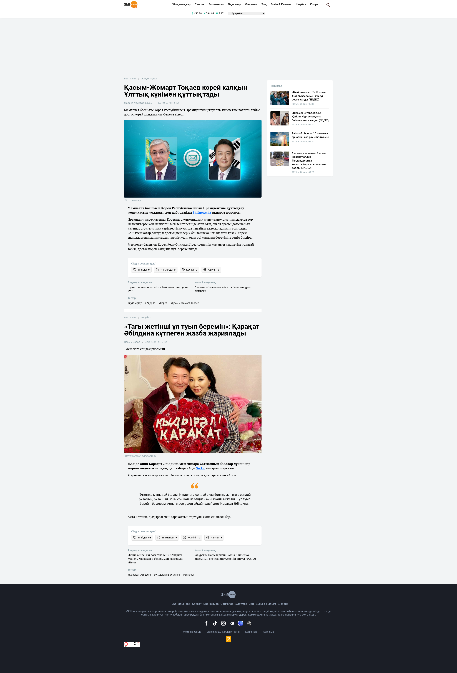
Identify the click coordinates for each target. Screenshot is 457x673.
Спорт (314, 4)
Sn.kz (200, 468)
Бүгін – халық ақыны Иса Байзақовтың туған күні (158, 289)
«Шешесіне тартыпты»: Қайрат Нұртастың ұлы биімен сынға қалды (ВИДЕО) (310, 116)
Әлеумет (251, 4)
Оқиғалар (234, 4)
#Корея (163, 303)
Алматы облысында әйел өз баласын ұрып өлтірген (223, 289)
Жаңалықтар (181, 4)
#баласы (188, 574)
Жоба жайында (192, 631)
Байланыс (251, 631)
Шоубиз (300, 4)
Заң (264, 4)
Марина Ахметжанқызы (138, 103)
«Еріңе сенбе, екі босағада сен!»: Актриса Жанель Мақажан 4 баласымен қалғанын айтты (155, 558)
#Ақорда (150, 303)
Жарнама (268, 631)
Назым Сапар (132, 342)
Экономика (216, 4)
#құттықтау (135, 303)
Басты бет (130, 78)
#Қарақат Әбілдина (139, 574)
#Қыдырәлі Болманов (167, 574)
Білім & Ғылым (281, 4)
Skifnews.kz (202, 212)
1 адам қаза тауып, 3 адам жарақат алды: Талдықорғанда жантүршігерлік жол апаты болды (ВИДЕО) (309, 161)
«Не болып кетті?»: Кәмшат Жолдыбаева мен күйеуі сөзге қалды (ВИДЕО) (309, 96)
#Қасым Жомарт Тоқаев (184, 303)
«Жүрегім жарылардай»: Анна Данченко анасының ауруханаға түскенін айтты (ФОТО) (225, 557)
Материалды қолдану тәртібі (223, 631)
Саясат (199, 4)
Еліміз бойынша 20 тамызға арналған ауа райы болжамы (310, 135)
